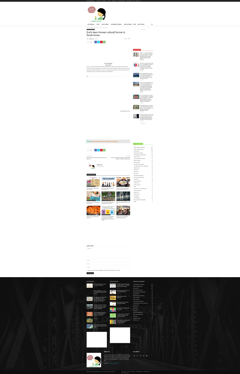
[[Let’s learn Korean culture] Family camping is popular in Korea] (108, 196)
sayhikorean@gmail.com (114, 363)
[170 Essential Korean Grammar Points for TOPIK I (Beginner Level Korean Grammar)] (90, 314)
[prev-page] (87, 223)
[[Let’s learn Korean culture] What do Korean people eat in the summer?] (123, 182)
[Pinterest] (101, 42)
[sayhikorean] (87, 38)
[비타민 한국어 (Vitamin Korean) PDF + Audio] (113, 310)
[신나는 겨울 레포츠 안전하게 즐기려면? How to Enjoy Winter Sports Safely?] (90, 326)
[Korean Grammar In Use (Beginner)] (113, 298)
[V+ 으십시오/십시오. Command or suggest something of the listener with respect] (113, 315)
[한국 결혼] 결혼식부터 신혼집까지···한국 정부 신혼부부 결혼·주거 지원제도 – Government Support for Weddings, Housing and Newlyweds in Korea (146, 108)
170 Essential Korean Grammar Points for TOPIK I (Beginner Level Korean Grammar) (100, 313)
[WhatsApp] (104, 42)
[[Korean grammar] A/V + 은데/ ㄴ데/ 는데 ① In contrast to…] (90, 286)
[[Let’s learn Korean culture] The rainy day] (123, 196)
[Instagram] (143, 356)
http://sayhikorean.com (100, 166)
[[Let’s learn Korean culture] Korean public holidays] (93, 182)
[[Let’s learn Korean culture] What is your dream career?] (108, 182)
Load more (143, 123)
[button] (151, 24)
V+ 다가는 (96, 318)
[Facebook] (95, 42)
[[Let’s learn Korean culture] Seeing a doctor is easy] (93, 196)
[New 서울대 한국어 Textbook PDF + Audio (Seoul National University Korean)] (113, 322)
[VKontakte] (146, 356)
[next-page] (89, 223)
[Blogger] (134, 356)
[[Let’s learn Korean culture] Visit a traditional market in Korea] (123, 210)
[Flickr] (140, 356)
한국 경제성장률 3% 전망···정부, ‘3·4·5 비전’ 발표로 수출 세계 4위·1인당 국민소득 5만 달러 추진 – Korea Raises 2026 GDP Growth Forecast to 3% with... (146, 76)
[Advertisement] (130, 13)
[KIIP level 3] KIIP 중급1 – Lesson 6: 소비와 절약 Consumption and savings (100, 292)
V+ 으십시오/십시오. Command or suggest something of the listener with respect (123, 315)
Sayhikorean (101, 371)
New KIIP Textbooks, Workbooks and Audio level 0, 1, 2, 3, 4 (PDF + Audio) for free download (123, 285)
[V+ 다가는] (90, 320)
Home (88, 27)
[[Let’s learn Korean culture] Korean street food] (93, 210)
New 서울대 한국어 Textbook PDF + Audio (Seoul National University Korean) (123, 321)
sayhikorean (91, 38)
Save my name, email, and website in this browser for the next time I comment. (104, 270)
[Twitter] (98, 42)
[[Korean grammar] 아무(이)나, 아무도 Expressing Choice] (113, 292)
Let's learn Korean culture (94, 27)
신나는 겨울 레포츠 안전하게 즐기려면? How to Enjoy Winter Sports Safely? (100, 326)
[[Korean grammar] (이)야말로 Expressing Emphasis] (113, 304)
